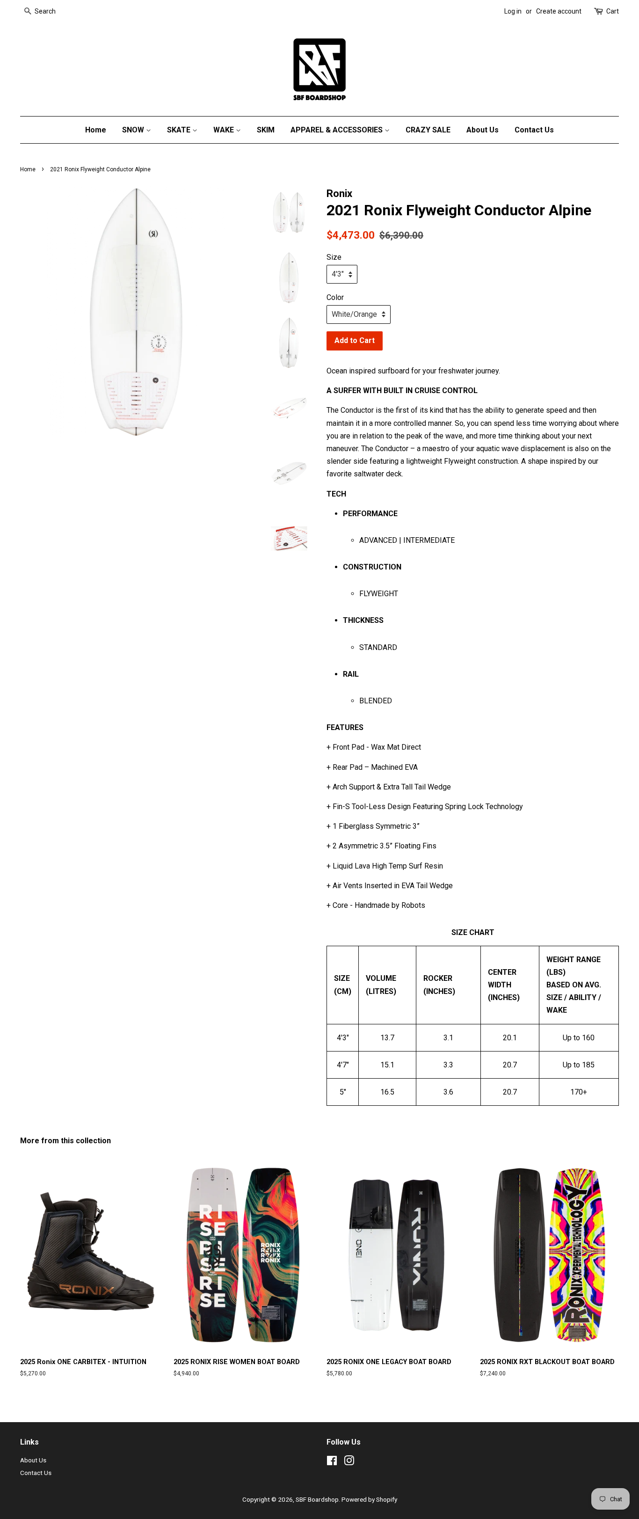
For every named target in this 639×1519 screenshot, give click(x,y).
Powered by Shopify (369, 1499)
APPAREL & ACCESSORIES (337, 129)
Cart (612, 11)
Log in (513, 11)
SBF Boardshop (317, 1499)
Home (95, 129)
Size (334, 257)
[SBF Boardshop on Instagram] (349, 1462)
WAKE (224, 129)
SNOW (134, 129)
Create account (558, 11)
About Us (482, 129)
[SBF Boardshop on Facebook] (332, 1462)
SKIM (266, 129)
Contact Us (534, 129)
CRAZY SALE (428, 129)
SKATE (179, 129)
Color (335, 297)
